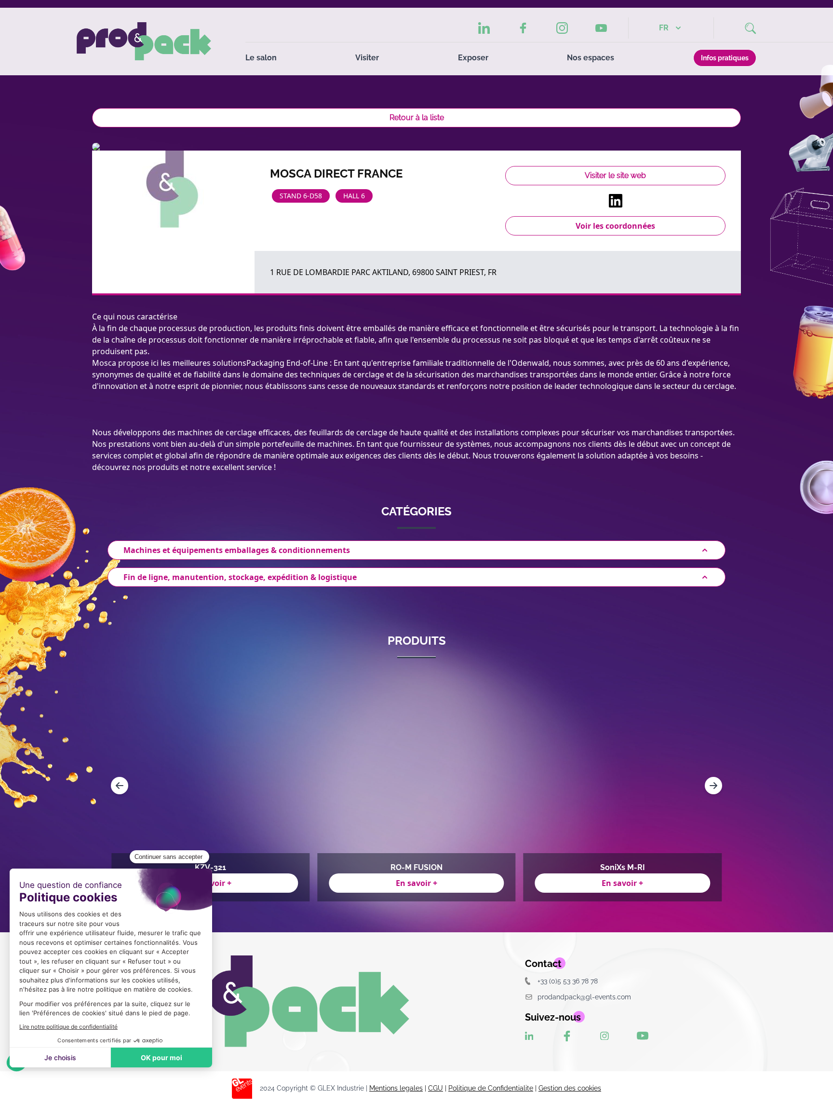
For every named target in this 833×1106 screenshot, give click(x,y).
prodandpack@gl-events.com (584, 997)
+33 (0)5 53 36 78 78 (567, 981)
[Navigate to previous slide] (119, 785)
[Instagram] (562, 28)
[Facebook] (523, 28)
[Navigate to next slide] (713, 785)
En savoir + (416, 883)
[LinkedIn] (484, 28)
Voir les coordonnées (615, 226)
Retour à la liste (417, 117)
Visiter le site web (615, 175)
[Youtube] (601, 28)
